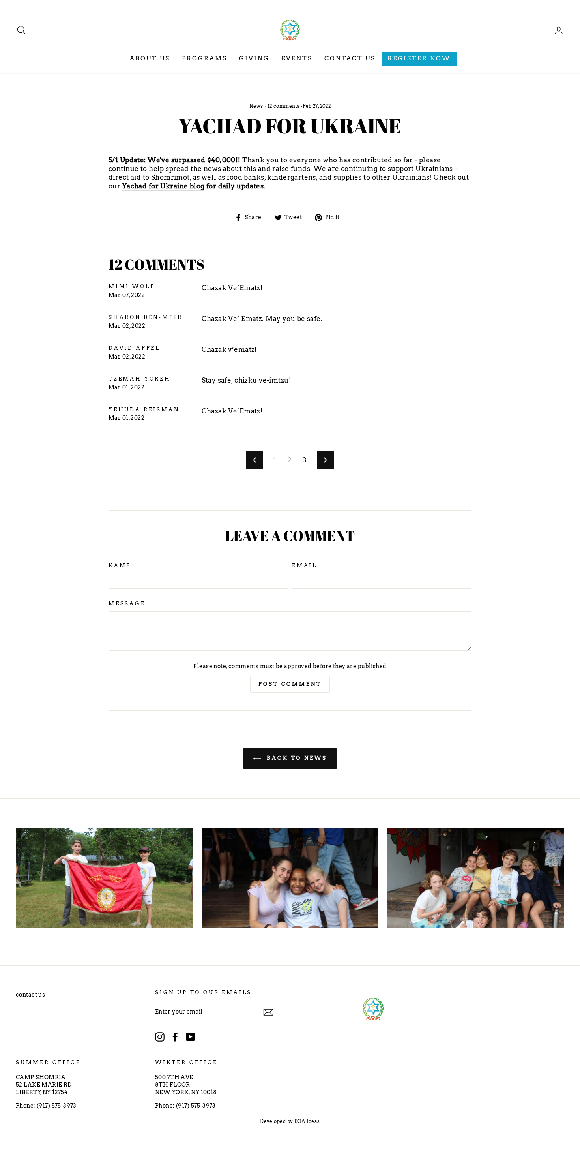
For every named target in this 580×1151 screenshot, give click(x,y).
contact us (30, 994)
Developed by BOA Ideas (290, 1121)
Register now (419, 58)
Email (304, 566)
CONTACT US (350, 58)
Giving (254, 58)
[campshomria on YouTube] (190, 1037)
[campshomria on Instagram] (160, 1037)
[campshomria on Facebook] (175, 1037)
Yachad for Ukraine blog (163, 186)
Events (296, 58)
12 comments (283, 106)
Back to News (295, 758)
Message (127, 603)
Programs (204, 58)
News (256, 106)
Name (120, 566)
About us (150, 58)
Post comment (290, 684)
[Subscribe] (268, 1012)
